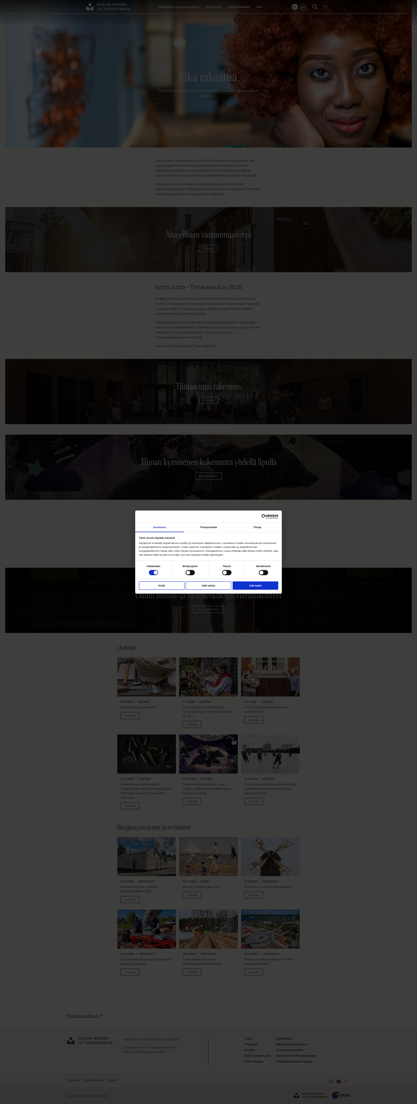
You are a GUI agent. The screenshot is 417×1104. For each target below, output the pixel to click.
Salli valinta (208, 585)
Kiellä (161, 585)
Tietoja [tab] (257, 527)
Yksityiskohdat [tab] (208, 527)
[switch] (190, 572)
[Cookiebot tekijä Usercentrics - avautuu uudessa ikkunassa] (264, 516)
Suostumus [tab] (159, 527)
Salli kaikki (255, 585)
